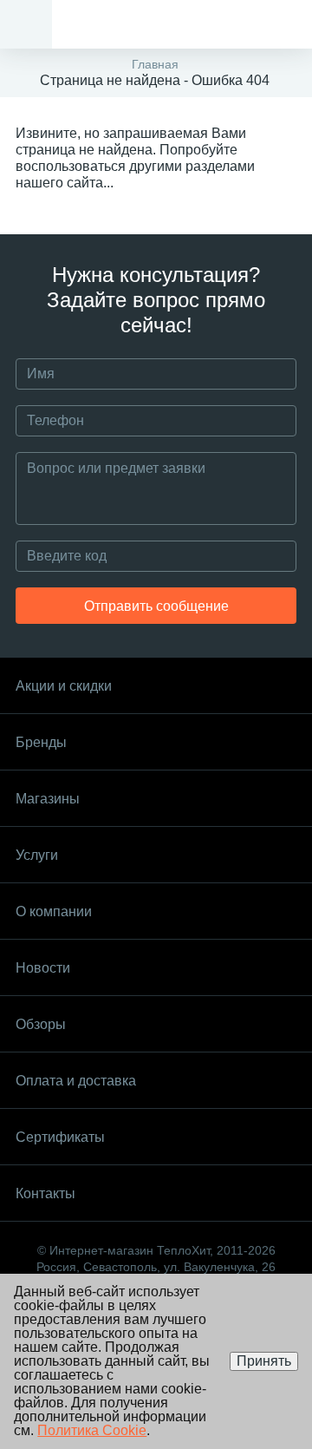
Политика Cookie (91, 1430)
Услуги (37, 855)
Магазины (48, 798)
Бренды (41, 742)
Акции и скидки (64, 686)
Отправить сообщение (156, 606)
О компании (54, 911)
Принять (264, 1361)
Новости (43, 968)
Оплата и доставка (76, 1080)
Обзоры (41, 1024)
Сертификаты (60, 1137)
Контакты (45, 1193)
